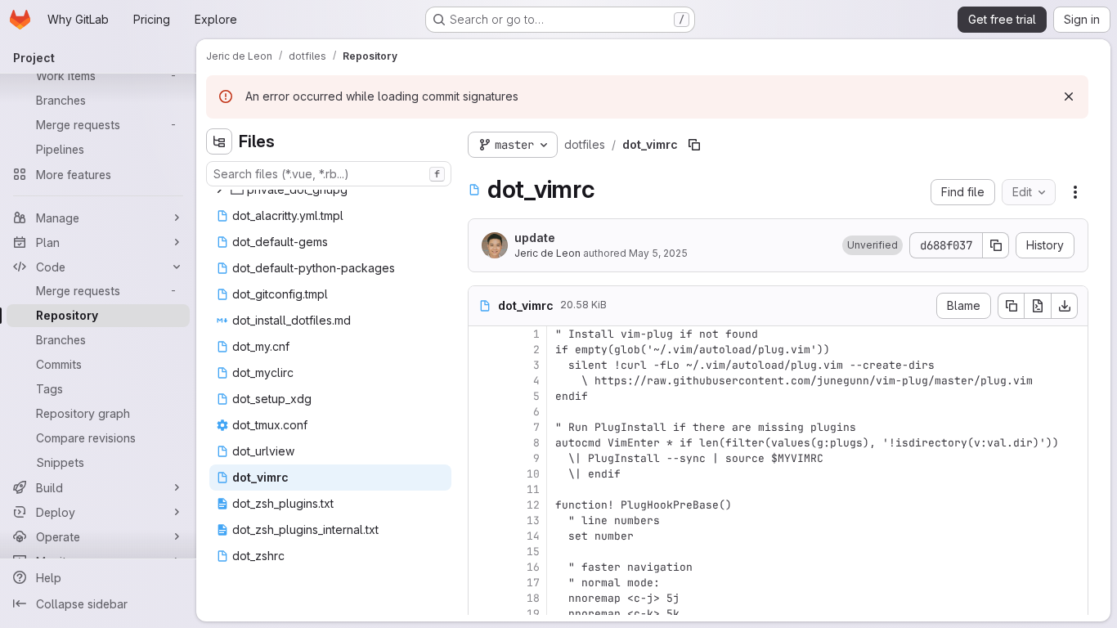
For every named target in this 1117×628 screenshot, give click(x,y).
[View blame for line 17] (482, 582)
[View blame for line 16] (482, 567)
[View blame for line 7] (482, 427)
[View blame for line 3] (482, 365)
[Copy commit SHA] (996, 245)
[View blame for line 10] (482, 474)
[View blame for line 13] (482, 520)
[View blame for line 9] (482, 458)
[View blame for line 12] (482, 505)
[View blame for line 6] (482, 411)
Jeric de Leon (547, 253)
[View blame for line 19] (482, 613)
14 (533, 536)
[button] (872, 245)
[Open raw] (1038, 306)
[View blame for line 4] (482, 380)
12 (533, 505)
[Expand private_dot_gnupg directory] (219, 190)
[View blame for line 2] (482, 349)
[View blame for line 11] (482, 489)
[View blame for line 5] (482, 396)
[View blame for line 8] (482, 443)
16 (533, 567)
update (534, 237)
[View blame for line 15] (482, 551)
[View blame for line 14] (482, 536)
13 (533, 520)
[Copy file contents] (1011, 306)
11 (533, 489)
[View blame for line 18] (482, 598)
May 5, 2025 (658, 253)
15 (533, 551)
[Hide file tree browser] (219, 141)
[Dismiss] (1069, 96)
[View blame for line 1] (482, 334)
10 (533, 474)
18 (533, 598)
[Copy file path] (694, 145)
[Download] (1065, 306)
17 (533, 583)
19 (533, 614)
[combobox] (328, 173)
